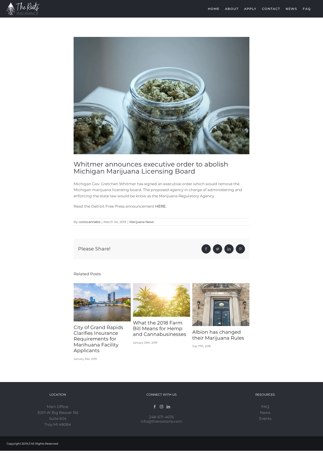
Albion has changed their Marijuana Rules (218, 335)
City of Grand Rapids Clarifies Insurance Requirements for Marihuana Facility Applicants (98, 339)
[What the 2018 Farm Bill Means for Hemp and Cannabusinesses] (161, 299)
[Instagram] (161, 406)
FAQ (265, 406)
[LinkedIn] (168, 406)
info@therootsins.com (161, 421)
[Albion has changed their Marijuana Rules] (220, 304)
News (265, 412)
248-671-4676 (161, 417)
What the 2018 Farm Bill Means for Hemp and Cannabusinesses (159, 328)
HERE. (161, 206)
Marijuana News (141, 222)
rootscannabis (89, 222)
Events (265, 418)
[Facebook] (154, 406)
